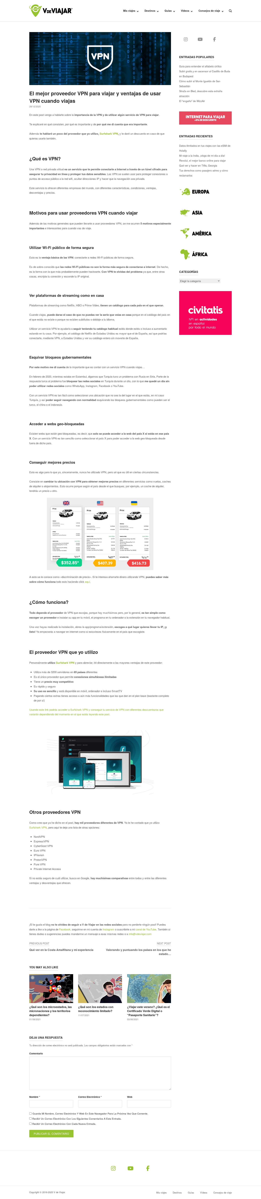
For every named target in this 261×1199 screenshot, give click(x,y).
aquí (87, 581)
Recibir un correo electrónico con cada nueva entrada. (64, 1123)
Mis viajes (129, 10)
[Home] (50, 10)
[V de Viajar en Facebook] (214, 39)
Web (129, 1097)
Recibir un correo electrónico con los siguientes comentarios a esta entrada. (76, 1118)
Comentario (36, 1053)
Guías (168, 10)
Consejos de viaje (209, 10)
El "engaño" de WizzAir (192, 101)
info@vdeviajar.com (140, 934)
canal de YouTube (146, 929)
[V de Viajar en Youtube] (200, 39)
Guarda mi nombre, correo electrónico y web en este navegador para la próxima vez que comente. (90, 1113)
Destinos (150, 10)
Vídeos (185, 10)
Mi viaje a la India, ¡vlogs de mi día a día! (202, 155)
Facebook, (65, 929)
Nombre (34, 1097)
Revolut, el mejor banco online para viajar (202, 160)
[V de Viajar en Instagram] (185, 39)
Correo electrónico (90, 1097)
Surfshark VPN (109, 134)
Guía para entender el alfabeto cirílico (200, 66)
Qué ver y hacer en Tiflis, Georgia (198, 165)
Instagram (108, 929)
